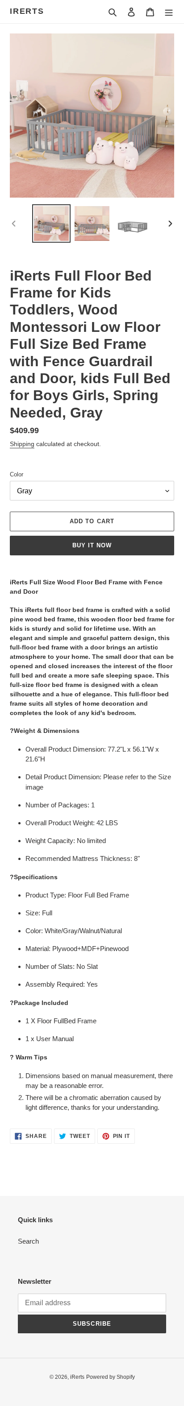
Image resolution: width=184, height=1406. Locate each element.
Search (28, 1241)
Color (16, 474)
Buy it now (92, 545)
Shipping (22, 443)
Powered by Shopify (110, 1377)
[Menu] (168, 11)
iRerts (27, 11)
